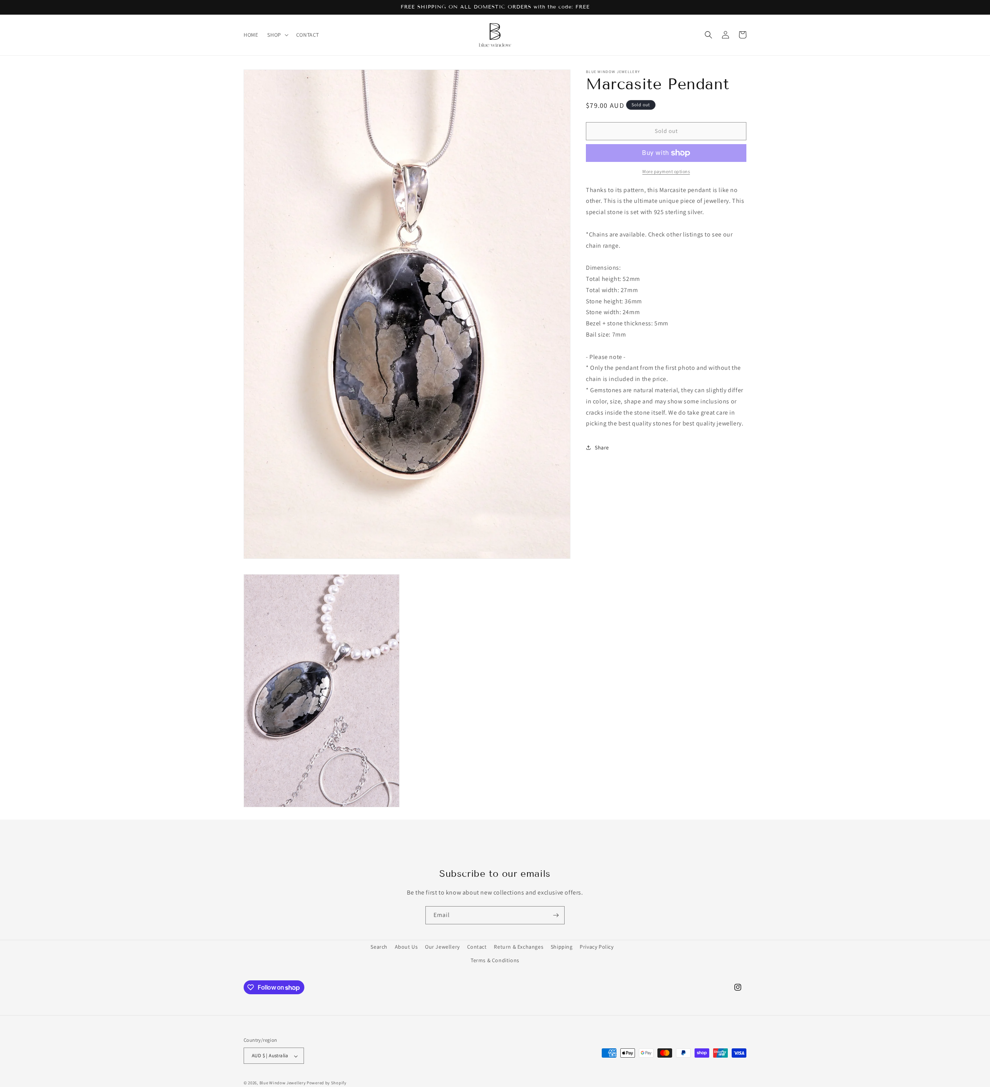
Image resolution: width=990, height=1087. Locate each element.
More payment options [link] (666, 171)
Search (378, 946)
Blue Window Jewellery (282, 1083)
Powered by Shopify (326, 1083)
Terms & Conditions (495, 960)
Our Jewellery (442, 946)
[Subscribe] (555, 915)
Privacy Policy (596, 946)
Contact (477, 946)
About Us (406, 946)
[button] (277, 35)
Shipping (562, 946)
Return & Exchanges (518, 946)
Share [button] (602, 447)
